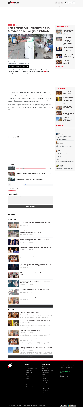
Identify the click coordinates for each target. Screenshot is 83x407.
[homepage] (23, 2)
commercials (46, 372)
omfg (14, 25)
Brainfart (60, 165)
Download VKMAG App (31, 368)
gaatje (50, 107)
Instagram (28, 380)
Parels (44, 398)
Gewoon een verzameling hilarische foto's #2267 (33, 256)
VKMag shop (29, 372)
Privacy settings (29, 384)
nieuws (44, 394)
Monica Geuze (46, 390)
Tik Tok (27, 382)
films (44, 374)
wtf (44, 384)
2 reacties (31, 249)
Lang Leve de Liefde (48, 370)
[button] (68, 2)
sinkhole (45, 71)
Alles (9, 6)
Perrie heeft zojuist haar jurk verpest (29, 312)
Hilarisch (25, 6)
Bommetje (18, 6)
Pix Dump (36, 6)
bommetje (45, 368)
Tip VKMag (65, 376)
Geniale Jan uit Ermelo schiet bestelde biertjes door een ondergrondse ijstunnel (68, 100)
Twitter (27, 378)
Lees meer (30, 306)
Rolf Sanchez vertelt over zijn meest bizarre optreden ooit (35, 247)
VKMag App (58, 6)
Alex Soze (45, 392)
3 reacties (31, 267)
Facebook (28, 376)
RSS (27, 374)
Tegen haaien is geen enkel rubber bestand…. (64, 169)
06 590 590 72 (66, 371)
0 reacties (31, 234)
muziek (45, 376)
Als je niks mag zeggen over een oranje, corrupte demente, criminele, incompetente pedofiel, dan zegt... (65, 147)
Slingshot (45, 396)
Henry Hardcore (28, 25)
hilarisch (45, 382)
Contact (28, 366)
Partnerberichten (30, 386)
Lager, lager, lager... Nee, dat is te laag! (30, 297)
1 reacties (31, 276)
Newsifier (44, 405)
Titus (59, 141)
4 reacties (31, 225)
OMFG (30, 6)
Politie (42, 6)
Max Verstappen (47, 380)
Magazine (10, 25)
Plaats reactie (30, 206)
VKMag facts (29, 370)
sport (44, 378)
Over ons (28, 405)
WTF (13, 6)
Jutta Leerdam (46, 388)
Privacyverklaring (19, 405)
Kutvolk (60, 133)
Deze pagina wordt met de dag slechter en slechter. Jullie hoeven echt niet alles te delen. (64, 138)
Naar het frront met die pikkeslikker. (64, 154)
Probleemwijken (49, 6)
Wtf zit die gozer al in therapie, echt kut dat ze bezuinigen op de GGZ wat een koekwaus (65, 161)
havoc (59, 156)
